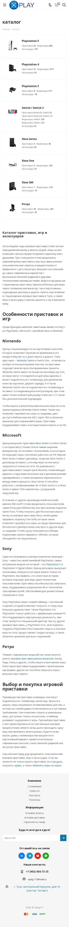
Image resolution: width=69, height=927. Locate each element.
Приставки (29, 45)
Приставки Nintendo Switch (37, 112)
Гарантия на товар (34, 822)
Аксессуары (30, 49)
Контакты (34, 795)
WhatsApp (46, 856)
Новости (34, 790)
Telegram (29, 856)
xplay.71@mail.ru (37, 879)
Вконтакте (21, 856)
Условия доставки (34, 817)
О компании (34, 786)
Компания (34, 780)
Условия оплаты (34, 813)
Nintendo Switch (25, 360)
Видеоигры (45, 45)
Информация (34, 807)
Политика (34, 799)
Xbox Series (42, 443)
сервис (18, 765)
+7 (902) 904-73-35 (37, 871)
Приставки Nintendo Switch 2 (37, 115)
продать (57, 761)
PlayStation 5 (53, 564)
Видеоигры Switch (33, 119)
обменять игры (41, 765)
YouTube (37, 856)
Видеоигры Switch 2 (33, 122)
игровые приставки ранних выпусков (32, 658)
